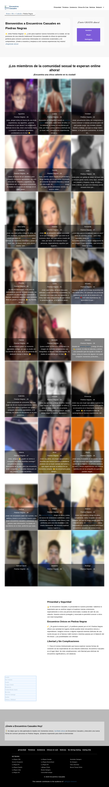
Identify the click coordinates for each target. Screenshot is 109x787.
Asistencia (73, 7)
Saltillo (7, 697)
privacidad (57, 7)
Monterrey (8, 687)
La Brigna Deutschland (47, 762)
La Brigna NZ (45, 764)
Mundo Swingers (46, 770)
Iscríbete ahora (59, 731)
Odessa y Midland (10, 699)
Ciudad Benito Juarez (11, 689)
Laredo (7, 677)
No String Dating (74, 750)
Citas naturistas (74, 764)
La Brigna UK (16, 772)
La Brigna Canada (46, 759)
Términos (65, 7)
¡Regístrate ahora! (11, 44)
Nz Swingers (73, 762)
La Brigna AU (16, 764)
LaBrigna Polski (45, 767)
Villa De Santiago (10, 694)
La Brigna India (16, 770)
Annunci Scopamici (17, 762)
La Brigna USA (16, 759)
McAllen (7, 692)
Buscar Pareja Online (76, 767)
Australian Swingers (76, 759)
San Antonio (8, 679)
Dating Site (87, 750)
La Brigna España (17, 767)
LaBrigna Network (70, 781)
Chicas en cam (83, 7)
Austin (7, 682)
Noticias (92, 7)
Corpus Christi (9, 684)
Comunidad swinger (46, 772)
